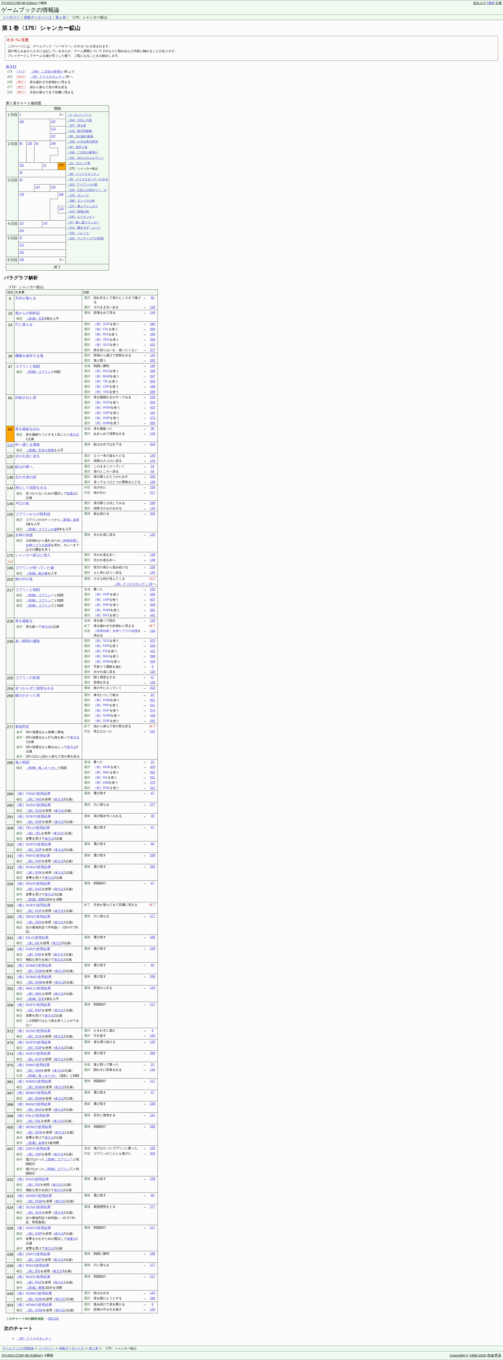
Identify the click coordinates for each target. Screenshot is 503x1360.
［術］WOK (34, 1132)
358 (152, 604)
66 (152, 297)
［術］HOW (34, 1201)
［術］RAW (34, 1087)
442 (152, 615)
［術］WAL (34, 993)
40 (36, 143)
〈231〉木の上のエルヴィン (85, 158)
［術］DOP (34, 822)
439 (152, 334)
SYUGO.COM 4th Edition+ (19, 3)
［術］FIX (33, 1184)
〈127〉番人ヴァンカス (82, 206)
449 (152, 715)
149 (152, 455)
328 (152, 371)
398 (152, 656)
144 (152, 312)
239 (152, 567)
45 (20, 179)
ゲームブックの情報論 (30, 10)
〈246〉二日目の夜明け (46, 71)
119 (37, 187)
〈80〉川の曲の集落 (80, 136)
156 (29, 143)
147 (45, 223)
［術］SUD (34, 810)
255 (152, 476)
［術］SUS (34, 1036)
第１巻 (60, 17)
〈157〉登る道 (76, 125)
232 (21, 252)
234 (53, 187)
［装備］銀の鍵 (37, 573)
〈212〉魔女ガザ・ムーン (84, 227)
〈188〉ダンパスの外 (81, 200)
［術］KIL (33, 943)
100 (21, 259)
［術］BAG (34, 1109)
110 (10, 445)
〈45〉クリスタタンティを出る (87, 179)
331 (152, 777)
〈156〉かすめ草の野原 (82, 141)
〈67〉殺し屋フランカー (83, 222)
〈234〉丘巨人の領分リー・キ (87, 190)
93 (152, 695)
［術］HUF (34, 910)
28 (20, 172)
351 (152, 700)
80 (20, 143)
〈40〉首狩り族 (77, 147)
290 (152, 324)
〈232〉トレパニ (78, 233)
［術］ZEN (34, 922)
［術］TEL (33, 833)
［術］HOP (34, 1233)
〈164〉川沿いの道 (79, 120)
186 (152, 366)
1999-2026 (477, 1355)
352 (152, 772)
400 (152, 767)
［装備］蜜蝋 (35, 899)
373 (152, 418)
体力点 (74, 434)
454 (152, 661)
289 (152, 391)
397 (152, 376)
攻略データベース (38, 17)
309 (152, 381)
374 (152, 710)
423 (152, 407)
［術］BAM (34, 1098)
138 (152, 554)
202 (152, 444)
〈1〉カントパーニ (79, 114)
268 (152, 503)
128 (152, 307)
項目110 (53, 1318)
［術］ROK (34, 872)
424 (152, 344)
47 (152, 677)
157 (53, 121)
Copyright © (459, 1355)
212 (21, 245)
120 (152, 534)
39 (152, 428)
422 (152, 651)
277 (152, 350)
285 (152, 360)
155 (152, 589)
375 (152, 782)
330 (152, 339)
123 (53, 128)
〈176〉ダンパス (78, 195)
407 (152, 599)
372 (152, 640)
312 (152, 788)
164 (21, 121)
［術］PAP (33, 861)
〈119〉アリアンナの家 (82, 184)
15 (152, 762)
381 (152, 610)
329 (152, 402)
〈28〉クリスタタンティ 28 (132, 584)
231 (21, 165)
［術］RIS (33, 1271)
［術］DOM (34, 971)
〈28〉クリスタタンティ (47, 76)
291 (152, 721)
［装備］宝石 (35, 318)
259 (152, 487)
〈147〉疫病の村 (78, 211)
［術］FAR (33, 954)
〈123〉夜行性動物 (79, 131)
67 (20, 237)
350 (152, 423)
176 (21, 194)
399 (152, 329)
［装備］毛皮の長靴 (40, 450)
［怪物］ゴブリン (38, 371)
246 (53, 143)
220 (21, 230)
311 (152, 705)
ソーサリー (11, 17)
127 (21, 223)
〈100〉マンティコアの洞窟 (85, 238)
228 (152, 397)
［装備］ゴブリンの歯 (41, 529)
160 (152, 631)
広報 (499, 3)
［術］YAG (34, 799)
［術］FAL (33, 1121)
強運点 (71, 493)
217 (152, 492)
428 (152, 594)
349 (152, 645)
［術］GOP (34, 849)
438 (152, 386)
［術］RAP (34, 1010)
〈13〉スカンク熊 (78, 163)
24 (152, 466)
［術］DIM (33, 1070)
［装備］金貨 (69, 519)
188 (61, 194)
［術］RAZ (34, 889)
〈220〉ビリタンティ (81, 216)
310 (152, 413)
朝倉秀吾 (494, 1355)
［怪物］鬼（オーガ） (41, 767)
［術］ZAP (33, 1154)
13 (44, 165)
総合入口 (479, 3)
